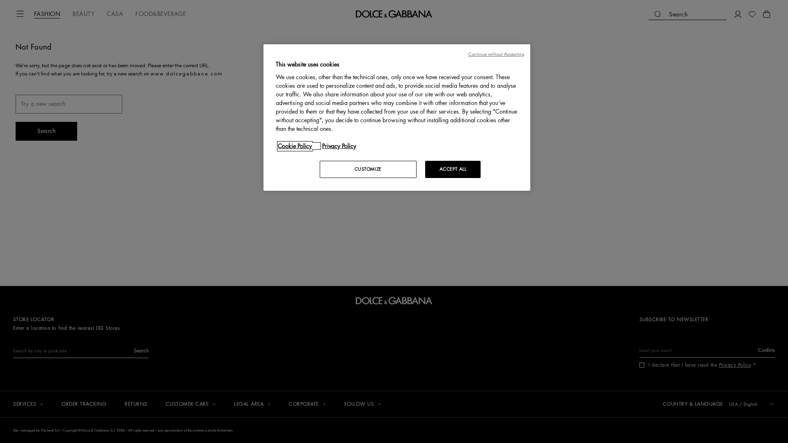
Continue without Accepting (496, 54)
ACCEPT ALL (453, 169)
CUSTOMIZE (368, 169)
